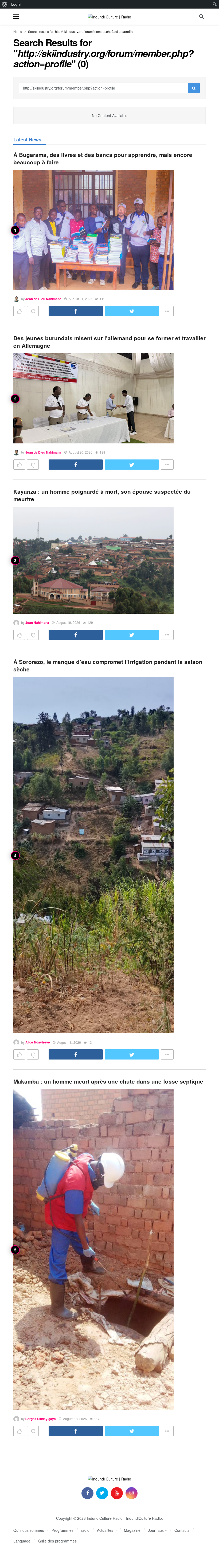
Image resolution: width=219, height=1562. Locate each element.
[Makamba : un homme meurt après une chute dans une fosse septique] (93, 1249)
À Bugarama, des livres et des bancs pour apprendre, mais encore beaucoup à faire (102, 158)
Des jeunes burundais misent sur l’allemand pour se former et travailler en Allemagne (109, 341)
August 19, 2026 (68, 622)
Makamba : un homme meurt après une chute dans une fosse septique (108, 1081)
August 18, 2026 (69, 1042)
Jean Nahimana (37, 622)
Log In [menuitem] (16, 4)
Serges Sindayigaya (40, 1418)
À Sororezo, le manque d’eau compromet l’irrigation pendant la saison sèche (107, 665)
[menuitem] (4, 4)
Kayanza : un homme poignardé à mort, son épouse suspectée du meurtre (102, 495)
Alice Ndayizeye (37, 1042)
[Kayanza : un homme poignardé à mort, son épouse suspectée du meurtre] (93, 560)
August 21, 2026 (80, 298)
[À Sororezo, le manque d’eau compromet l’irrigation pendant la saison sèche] (93, 855)
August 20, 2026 (80, 452)
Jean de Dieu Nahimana (43, 298)
